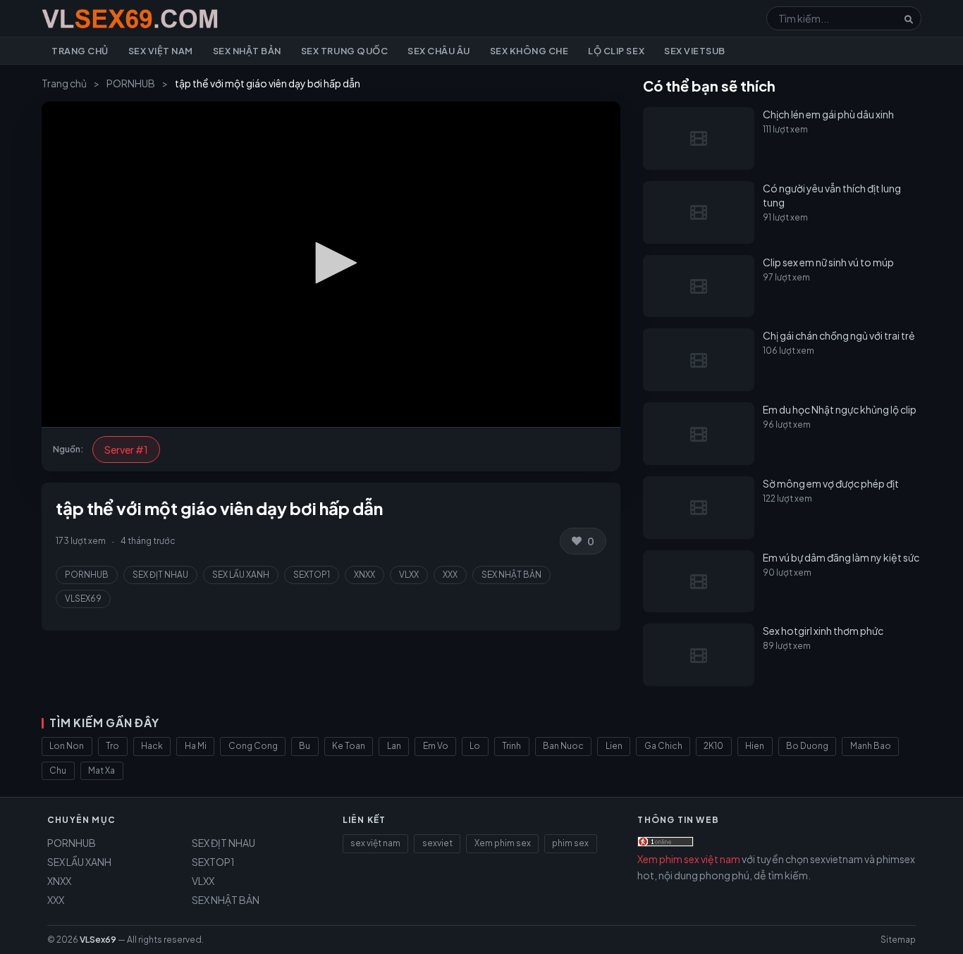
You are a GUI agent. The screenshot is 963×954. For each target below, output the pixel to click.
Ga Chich (663, 746)
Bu (304, 746)
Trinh (511, 746)
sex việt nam (375, 843)
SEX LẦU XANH (240, 574)
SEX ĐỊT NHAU (160, 574)
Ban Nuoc (563, 746)
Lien (614, 746)
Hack (152, 746)
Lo (475, 746)
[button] (331, 263)
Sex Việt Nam (160, 50)
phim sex (570, 843)
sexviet (437, 843)
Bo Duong (807, 746)
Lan (394, 746)
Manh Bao (870, 746)
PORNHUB (130, 83)
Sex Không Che (529, 50)
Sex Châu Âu (438, 50)
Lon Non (66, 746)
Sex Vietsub (694, 50)
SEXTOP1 (311, 574)
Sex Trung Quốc (344, 50)
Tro (112, 746)
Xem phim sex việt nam (688, 859)
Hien (754, 746)
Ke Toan (348, 746)
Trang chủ (80, 50)
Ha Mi (196, 746)
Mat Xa (101, 770)
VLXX (409, 574)
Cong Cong (253, 746)
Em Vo (435, 746)
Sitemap (898, 939)
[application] (331, 264)
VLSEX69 (83, 598)
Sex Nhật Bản (247, 50)
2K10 (713, 746)
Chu (57, 770)
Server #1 (126, 449)
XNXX (364, 574)
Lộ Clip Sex (616, 50)
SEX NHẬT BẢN (511, 574)
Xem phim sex (502, 843)
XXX (450, 574)
